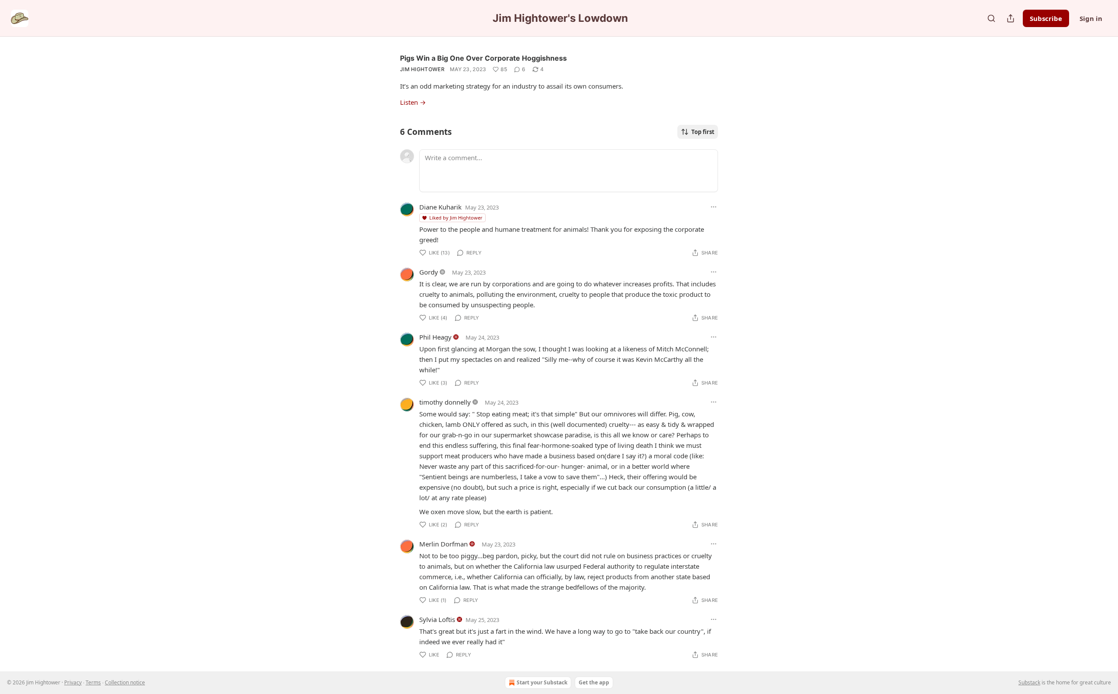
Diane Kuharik (440, 207)
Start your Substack (542, 682)
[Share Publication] (1010, 18)
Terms (93, 682)
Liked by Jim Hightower (456, 217)
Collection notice (125, 682)
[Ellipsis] (714, 207)
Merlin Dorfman (443, 543)
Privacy (73, 682)
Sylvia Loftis (437, 619)
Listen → (413, 102)
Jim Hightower (422, 69)
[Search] (991, 18)
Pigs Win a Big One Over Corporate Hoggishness (483, 58)
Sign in (1091, 18)
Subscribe (1046, 18)
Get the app (594, 682)
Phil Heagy (435, 337)
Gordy (428, 272)
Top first (702, 132)
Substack (1029, 682)
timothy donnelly (445, 402)
